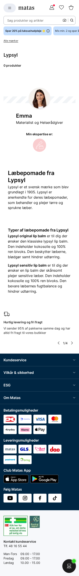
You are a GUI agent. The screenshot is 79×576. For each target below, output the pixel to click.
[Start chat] (69, 566)
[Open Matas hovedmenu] (10, 8)
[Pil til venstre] (58, 342)
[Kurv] (71, 8)
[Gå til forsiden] (26, 8)
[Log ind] (51, 8)
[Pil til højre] (71, 342)
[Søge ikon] (71, 20)
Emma (24, 116)
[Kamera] (64, 20)
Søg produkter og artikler (25, 20)
